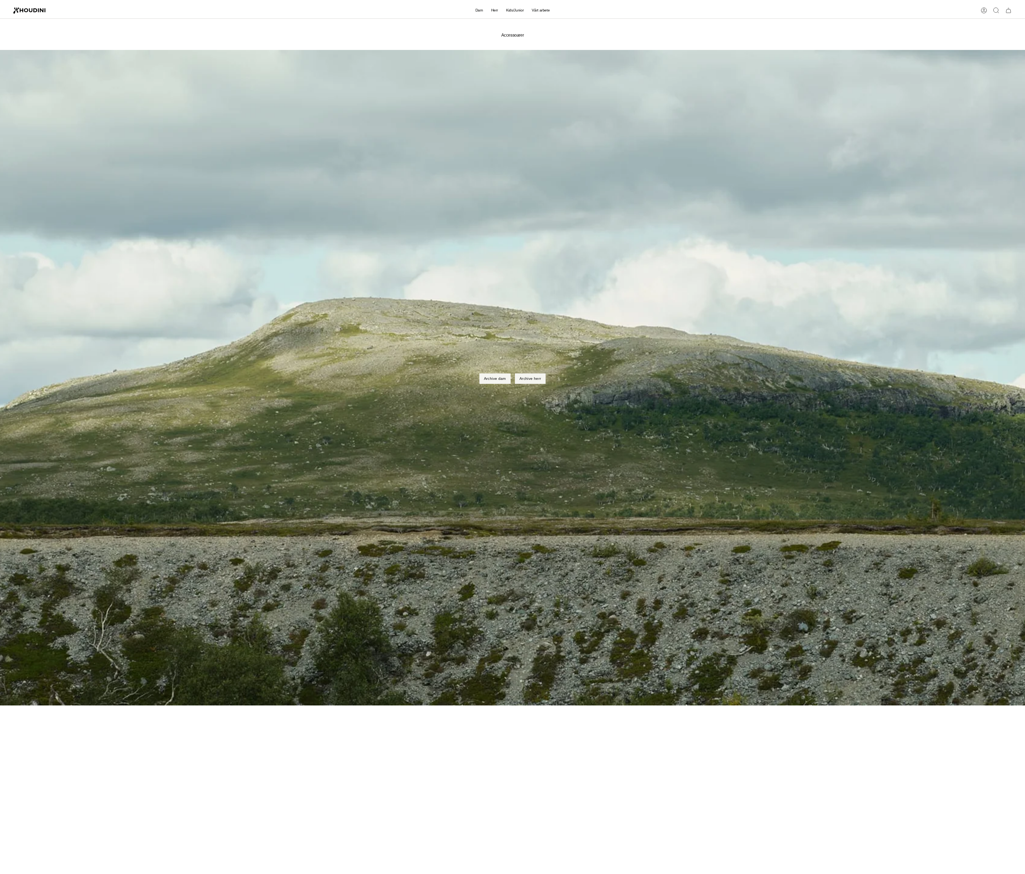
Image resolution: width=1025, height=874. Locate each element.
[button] (479, 10)
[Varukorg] (1008, 10)
